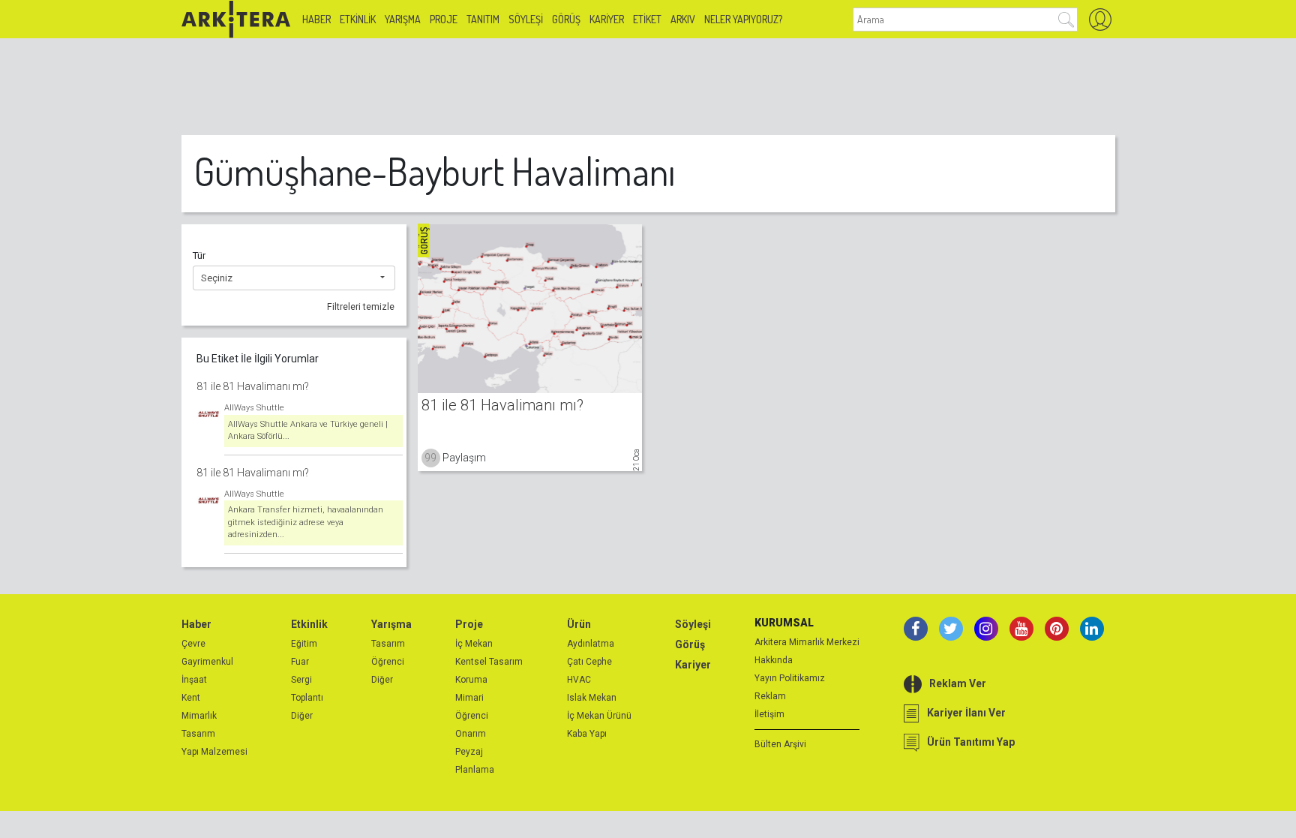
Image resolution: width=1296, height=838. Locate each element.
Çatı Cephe (589, 661)
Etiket (647, 19)
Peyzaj (469, 751)
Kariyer (607, 19)
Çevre (194, 643)
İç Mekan (474, 643)
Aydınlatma (590, 643)
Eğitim (304, 643)
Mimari (469, 697)
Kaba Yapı (587, 733)
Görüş (566, 19)
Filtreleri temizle (360, 307)
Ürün (579, 624)
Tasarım (198, 733)
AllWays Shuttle (254, 408)
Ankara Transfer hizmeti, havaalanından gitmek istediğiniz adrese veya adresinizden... (305, 522)
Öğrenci (387, 661)
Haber (316, 19)
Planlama (474, 769)
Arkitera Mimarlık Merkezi (807, 642)
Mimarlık (199, 715)
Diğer (302, 715)
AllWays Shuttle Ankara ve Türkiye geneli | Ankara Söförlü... (308, 430)
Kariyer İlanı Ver (966, 713)
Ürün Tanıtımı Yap (971, 742)
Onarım (470, 733)
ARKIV (682, 19)
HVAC (579, 679)
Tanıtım (483, 19)
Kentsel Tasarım (489, 661)
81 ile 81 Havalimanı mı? (252, 386)
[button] (294, 278)
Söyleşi (525, 19)
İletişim (769, 714)
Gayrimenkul (207, 661)
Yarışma (403, 19)
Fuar (300, 661)
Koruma (471, 679)
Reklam (770, 696)
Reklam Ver (957, 683)
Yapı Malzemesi (215, 751)
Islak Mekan (591, 697)
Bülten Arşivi (780, 744)
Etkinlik (358, 19)
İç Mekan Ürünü (599, 715)
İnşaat (194, 679)
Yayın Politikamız (789, 678)
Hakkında (773, 660)
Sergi (301, 679)
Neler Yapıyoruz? (743, 19)
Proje (444, 19)
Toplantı (307, 697)
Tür (199, 255)
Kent (191, 697)
